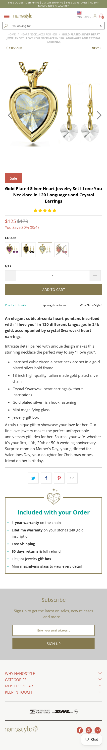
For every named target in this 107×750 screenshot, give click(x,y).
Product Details (15, 305)
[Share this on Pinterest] (59, 478)
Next (95, 48)
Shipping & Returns (53, 305)
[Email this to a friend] (72, 478)
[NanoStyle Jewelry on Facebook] (80, 730)
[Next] (97, 115)
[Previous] (10, 115)
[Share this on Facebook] (46, 478)
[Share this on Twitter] (33, 478)
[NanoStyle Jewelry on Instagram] (89, 730)
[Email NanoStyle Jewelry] (98, 730)
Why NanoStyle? (91, 305)
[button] (45, 210)
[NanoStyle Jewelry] (23, 13)
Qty (8, 265)
